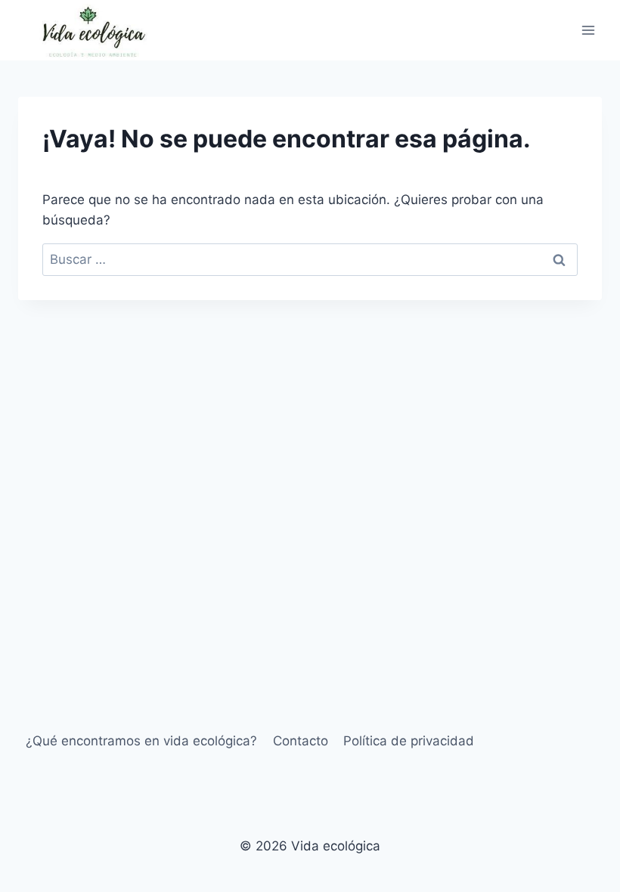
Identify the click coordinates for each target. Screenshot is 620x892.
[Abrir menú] (588, 30)
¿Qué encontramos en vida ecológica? (141, 740)
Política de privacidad (408, 740)
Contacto (300, 740)
